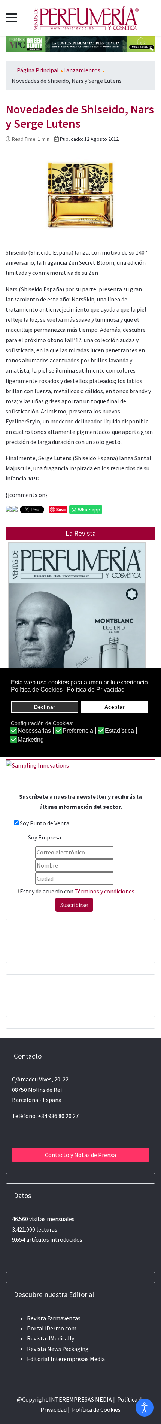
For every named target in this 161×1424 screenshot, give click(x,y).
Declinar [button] (44, 707)
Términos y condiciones (104, 891)
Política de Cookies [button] (37, 689)
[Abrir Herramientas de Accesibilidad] (145, 1408)
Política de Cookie (95, 1409)
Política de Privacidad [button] (96, 689)
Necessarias (34, 731)
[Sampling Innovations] (37, 764)
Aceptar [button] (114, 707)
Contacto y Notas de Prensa (80, 1155)
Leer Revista (76, 624)
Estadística (119, 731)
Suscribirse (74, 904)
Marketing (31, 740)
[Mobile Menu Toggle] (11, 17)
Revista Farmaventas (53, 1318)
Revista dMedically (50, 1338)
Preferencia (78, 731)
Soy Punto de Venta (44, 823)
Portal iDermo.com (51, 1328)
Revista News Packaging (58, 1348)
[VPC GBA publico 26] (80, 43)
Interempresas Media (78, 1359)
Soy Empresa (44, 837)
